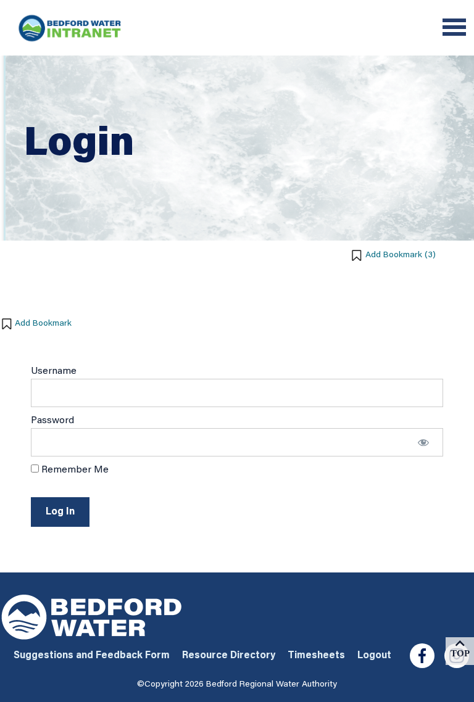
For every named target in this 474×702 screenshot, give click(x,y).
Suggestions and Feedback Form (92, 656)
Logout (374, 656)
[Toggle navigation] (454, 28)
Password (52, 421)
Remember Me (74, 470)
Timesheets (316, 656)
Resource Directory (228, 656)
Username (54, 371)
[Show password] (423, 442)
